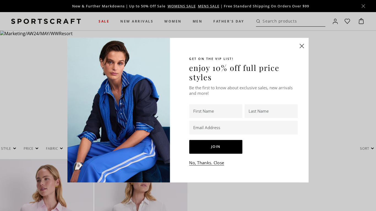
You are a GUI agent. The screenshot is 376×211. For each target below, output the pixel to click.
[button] (302, 46)
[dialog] (188, 105)
